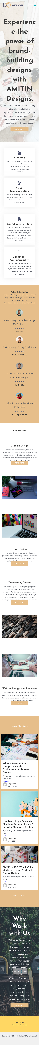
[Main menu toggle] (35, 5)
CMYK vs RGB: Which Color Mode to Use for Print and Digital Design (18, 870)
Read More (6, 781)
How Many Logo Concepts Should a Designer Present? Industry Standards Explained (19, 824)
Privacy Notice (19, 1022)
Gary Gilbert (12, 784)
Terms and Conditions (19, 1025)
